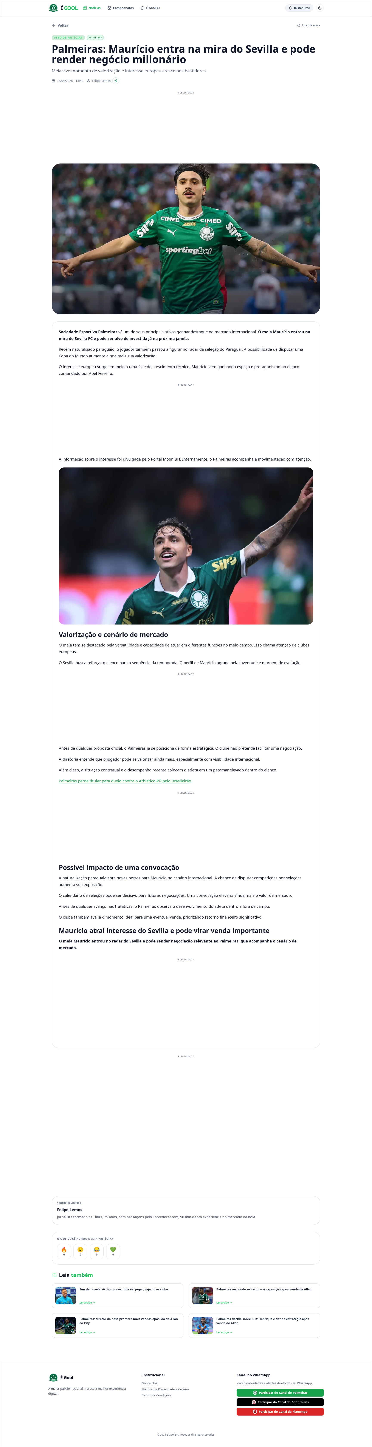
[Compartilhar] (115, 80)
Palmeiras (95, 37)
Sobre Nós (149, 1383)
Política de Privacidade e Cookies (165, 1389)
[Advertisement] (186, 126)
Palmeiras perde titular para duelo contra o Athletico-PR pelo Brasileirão (125, 780)
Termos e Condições (156, 1395)
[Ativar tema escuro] (320, 8)
